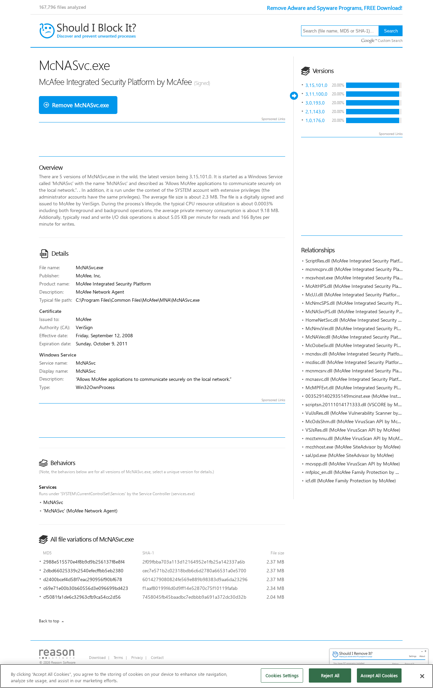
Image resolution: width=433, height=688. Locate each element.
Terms (118, 657)
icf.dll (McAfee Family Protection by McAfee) (350, 480)
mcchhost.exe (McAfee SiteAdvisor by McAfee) (353, 446)
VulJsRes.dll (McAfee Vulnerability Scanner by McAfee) (360, 413)
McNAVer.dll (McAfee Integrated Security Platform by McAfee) (369, 337)
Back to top (49, 620)
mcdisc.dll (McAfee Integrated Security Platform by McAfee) (366, 362)
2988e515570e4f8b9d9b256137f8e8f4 (84, 561)
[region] (216, 676)
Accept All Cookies (379, 675)
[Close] (422, 676)
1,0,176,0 (315, 120)
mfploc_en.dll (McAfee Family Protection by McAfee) (358, 472)
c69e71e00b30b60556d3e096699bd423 (85, 588)
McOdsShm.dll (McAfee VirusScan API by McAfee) (356, 421)
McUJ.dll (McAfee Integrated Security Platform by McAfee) (365, 294)
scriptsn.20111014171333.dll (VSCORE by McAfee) (358, 404)
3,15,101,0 (316, 85)
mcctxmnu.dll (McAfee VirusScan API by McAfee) (355, 438)
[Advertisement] (367, 186)
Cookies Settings (282, 675)
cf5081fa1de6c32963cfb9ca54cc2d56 (82, 597)
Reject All (330, 675)
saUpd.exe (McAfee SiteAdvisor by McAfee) (349, 455)
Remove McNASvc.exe (80, 105)
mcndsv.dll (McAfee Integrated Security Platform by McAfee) (367, 353)
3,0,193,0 (315, 102)
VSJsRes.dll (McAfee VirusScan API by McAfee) (352, 430)
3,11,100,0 (316, 94)
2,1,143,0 (315, 111)
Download (97, 657)
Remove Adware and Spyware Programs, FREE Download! (335, 7)
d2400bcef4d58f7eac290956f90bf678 (82, 579)
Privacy (137, 657)
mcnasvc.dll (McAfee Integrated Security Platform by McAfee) (368, 379)
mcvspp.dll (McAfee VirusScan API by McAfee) (352, 463)
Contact (157, 657)
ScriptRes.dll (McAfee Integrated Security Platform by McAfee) (368, 260)
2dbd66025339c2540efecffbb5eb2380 (83, 570)
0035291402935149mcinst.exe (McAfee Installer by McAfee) (368, 396)
